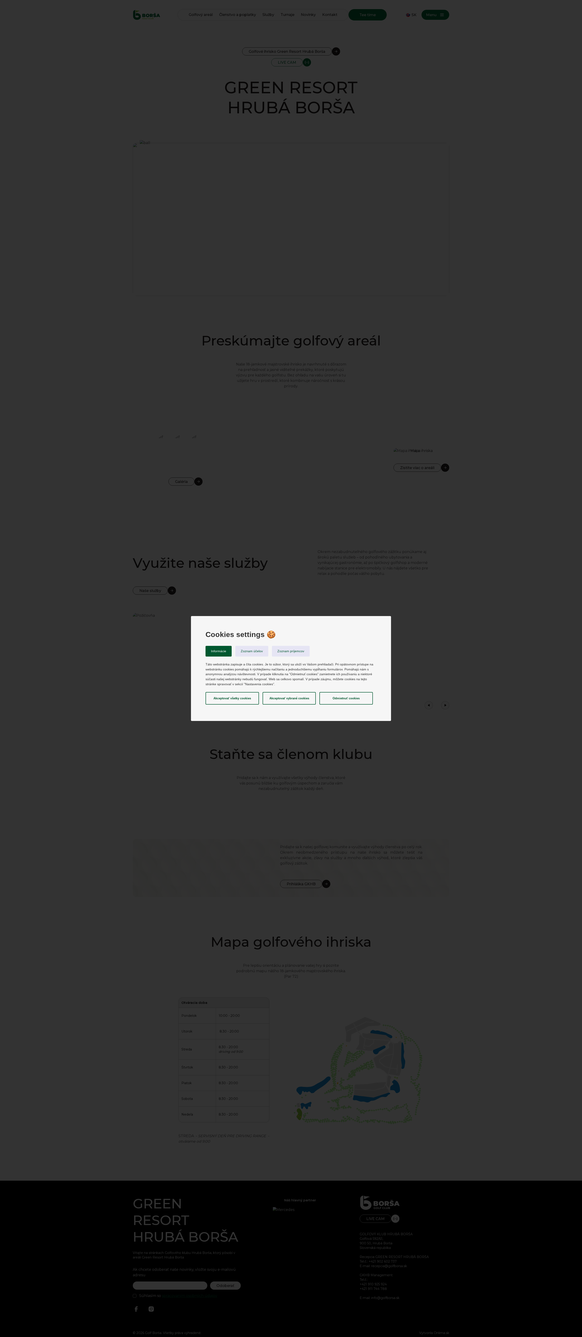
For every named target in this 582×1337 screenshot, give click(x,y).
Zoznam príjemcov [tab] (290, 651)
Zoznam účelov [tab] (252, 651)
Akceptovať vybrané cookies (289, 698)
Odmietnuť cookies (346, 698)
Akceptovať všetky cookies (232, 698)
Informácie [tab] (218, 651)
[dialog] (291, 668)
